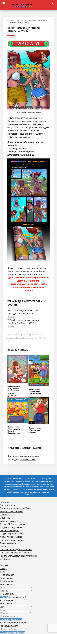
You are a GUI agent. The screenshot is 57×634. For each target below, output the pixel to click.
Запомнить (8, 594)
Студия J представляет (11, 534)
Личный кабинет (8, 543)
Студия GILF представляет (13, 524)
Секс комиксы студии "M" (32, 338)
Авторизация (6, 600)
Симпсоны (5, 518)
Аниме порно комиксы (11, 537)
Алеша (24, 335)
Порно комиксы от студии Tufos (15, 508)
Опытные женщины (24, 20)
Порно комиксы (7, 505)
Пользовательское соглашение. (15, 553)
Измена (4, 515)
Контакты (4, 546)
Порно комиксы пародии (12, 540)
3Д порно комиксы (9, 521)
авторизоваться (28, 459)
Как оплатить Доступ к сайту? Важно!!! (18, 556)
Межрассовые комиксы (11, 511)
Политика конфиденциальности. (16, 549)
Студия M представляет (11, 527)
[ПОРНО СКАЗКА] (28, 5)
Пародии (19, 338)
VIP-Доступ (5, 559)
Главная (10, 20)
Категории (5, 502)
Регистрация (6, 584)
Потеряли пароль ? (16, 597)
